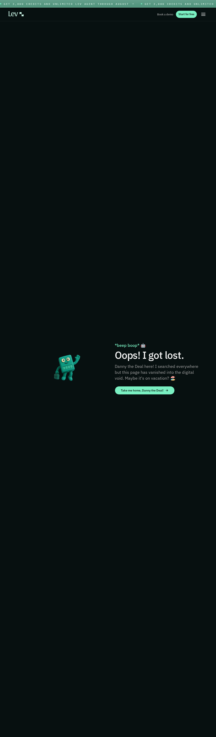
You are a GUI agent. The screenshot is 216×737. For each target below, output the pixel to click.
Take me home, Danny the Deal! (142, 390)
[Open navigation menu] (203, 14)
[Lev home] (16, 14)
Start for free (186, 14)
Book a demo (165, 14)
